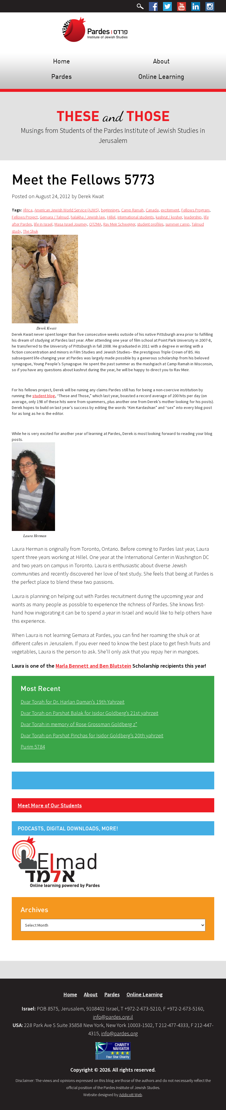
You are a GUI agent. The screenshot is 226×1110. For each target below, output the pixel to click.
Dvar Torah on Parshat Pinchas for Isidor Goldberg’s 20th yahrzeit (92, 735)
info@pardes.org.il (113, 1016)
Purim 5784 (33, 746)
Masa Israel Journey (70, 224)
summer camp (177, 224)
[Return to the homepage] (94, 29)
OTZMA (95, 224)
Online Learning (161, 76)
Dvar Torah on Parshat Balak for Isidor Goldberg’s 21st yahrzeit (89, 713)
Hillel (111, 217)
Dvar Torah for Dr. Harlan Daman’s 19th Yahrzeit (72, 701)
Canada (152, 210)
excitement (170, 210)
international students (135, 217)
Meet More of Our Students (50, 805)
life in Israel (43, 224)
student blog (43, 395)
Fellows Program (195, 210)
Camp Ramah (132, 210)
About (161, 61)
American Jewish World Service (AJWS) (66, 210)
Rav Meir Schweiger (119, 224)
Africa (27, 210)
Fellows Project (25, 217)
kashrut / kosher (169, 217)
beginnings (110, 210)
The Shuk (30, 231)
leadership (193, 217)
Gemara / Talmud (54, 217)
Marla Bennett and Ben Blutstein (93, 665)
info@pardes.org (119, 1033)
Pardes (61, 76)
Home (61, 61)
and (113, 116)
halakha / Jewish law (88, 217)
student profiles (150, 224)
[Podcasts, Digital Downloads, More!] (56, 861)
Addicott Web (130, 1094)
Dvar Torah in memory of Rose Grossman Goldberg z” (79, 724)
